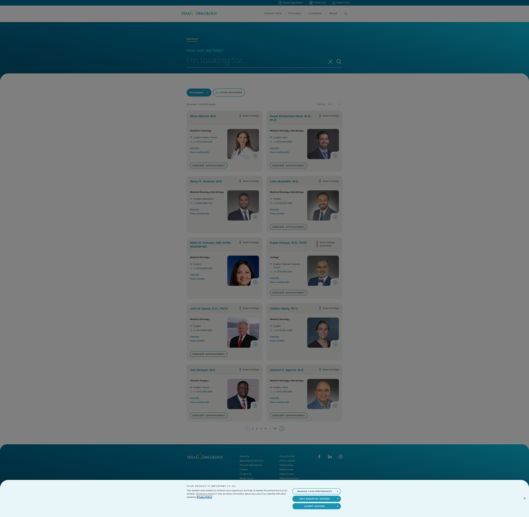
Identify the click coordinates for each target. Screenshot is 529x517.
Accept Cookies (314, 506)
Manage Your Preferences (314, 491)
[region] (264, 498)
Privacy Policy (204, 497)
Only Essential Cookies (314, 499)
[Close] (525, 498)
